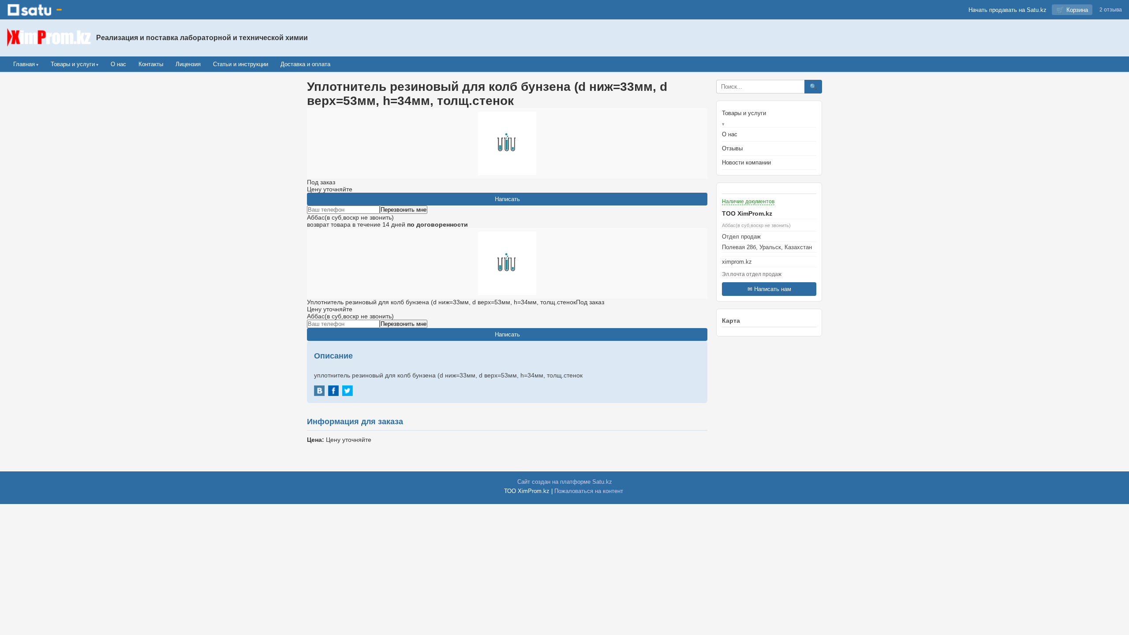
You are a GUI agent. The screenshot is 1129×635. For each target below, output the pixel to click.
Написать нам (772, 289)
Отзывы (732, 148)
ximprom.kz (737, 261)
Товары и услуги (73, 64)
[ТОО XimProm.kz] (49, 38)
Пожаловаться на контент (588, 491)
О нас (118, 64)
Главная (24, 64)
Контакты (150, 64)
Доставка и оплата (305, 64)
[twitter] (347, 390)
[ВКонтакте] (319, 390)
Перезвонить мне (403, 209)
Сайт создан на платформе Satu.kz (564, 481)
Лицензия (188, 64)
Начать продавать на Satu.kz (1007, 10)
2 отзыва (1110, 10)
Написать (507, 199)
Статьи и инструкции (240, 64)
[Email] (769, 255)
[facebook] (333, 390)
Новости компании (746, 162)
